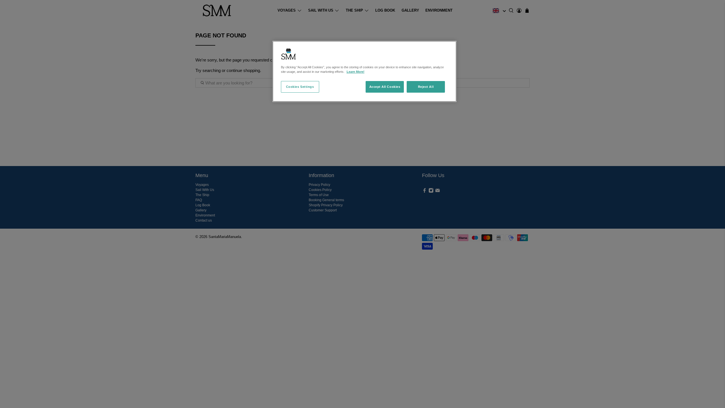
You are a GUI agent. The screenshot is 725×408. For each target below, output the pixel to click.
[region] (364, 71)
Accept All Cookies (384, 86)
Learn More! (355, 71)
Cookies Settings (300, 86)
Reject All (426, 86)
